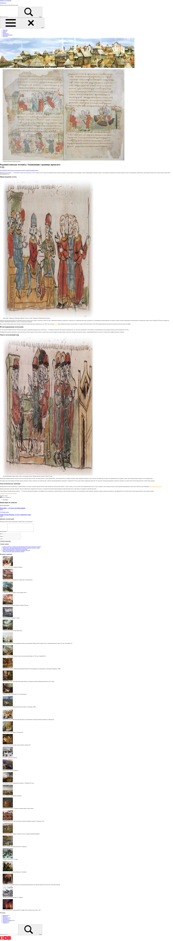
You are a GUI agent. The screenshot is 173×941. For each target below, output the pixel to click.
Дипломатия (5, 33)
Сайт (1, 538)
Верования (5, 36)
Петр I (55, 324)
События (5, 31)
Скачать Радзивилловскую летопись (8, 493)
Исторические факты (7, 34)
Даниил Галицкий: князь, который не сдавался (13, 551)
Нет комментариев (33, 170)
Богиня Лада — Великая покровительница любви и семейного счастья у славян (21, 547)
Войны (4, 32)
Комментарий (3, 531)
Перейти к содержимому (5, 0)
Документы (5, 499)
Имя (1, 533)
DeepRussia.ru (3, 2)
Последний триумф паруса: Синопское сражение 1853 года (16, 550)
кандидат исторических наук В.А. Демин (19, 170)
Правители (5, 30)
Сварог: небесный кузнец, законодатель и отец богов (15, 549)
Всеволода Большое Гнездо (155, 486)
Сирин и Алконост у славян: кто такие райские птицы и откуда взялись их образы (22, 546)
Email (1, 536)
